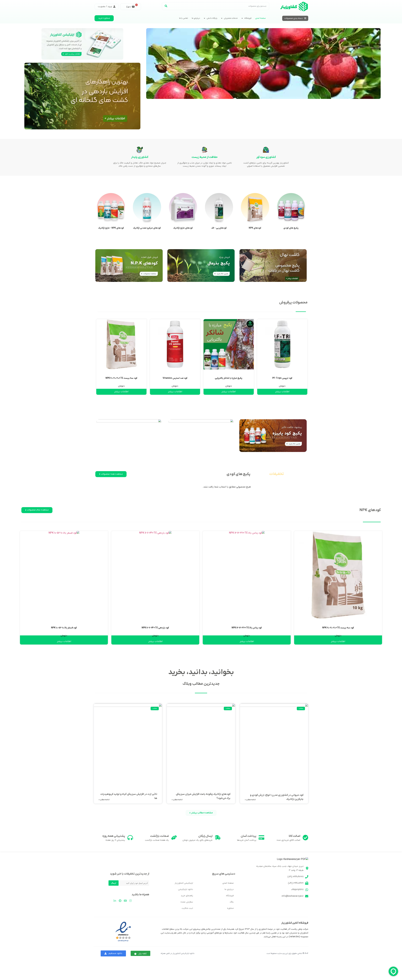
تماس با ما (183, 18)
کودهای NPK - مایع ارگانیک (111, 228)
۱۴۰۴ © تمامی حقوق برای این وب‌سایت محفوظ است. (287, 953)
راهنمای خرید (187, 895)
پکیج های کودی (291, 228)
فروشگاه (247, 18)
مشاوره (230, 908)
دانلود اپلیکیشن (185, 889)
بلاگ (232, 901)
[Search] (166, 6)
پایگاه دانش (212, 18)
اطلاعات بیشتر (282, 391)
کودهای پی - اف (219, 228)
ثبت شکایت (187, 908)
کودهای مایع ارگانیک (183, 228)
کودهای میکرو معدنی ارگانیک (147, 228)
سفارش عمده (187, 901)
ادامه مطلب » (250, 799)
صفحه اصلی (260, 18)
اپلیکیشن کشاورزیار (184, 883)
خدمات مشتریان (231, 18)
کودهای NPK (255, 228)
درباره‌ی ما (196, 18)
